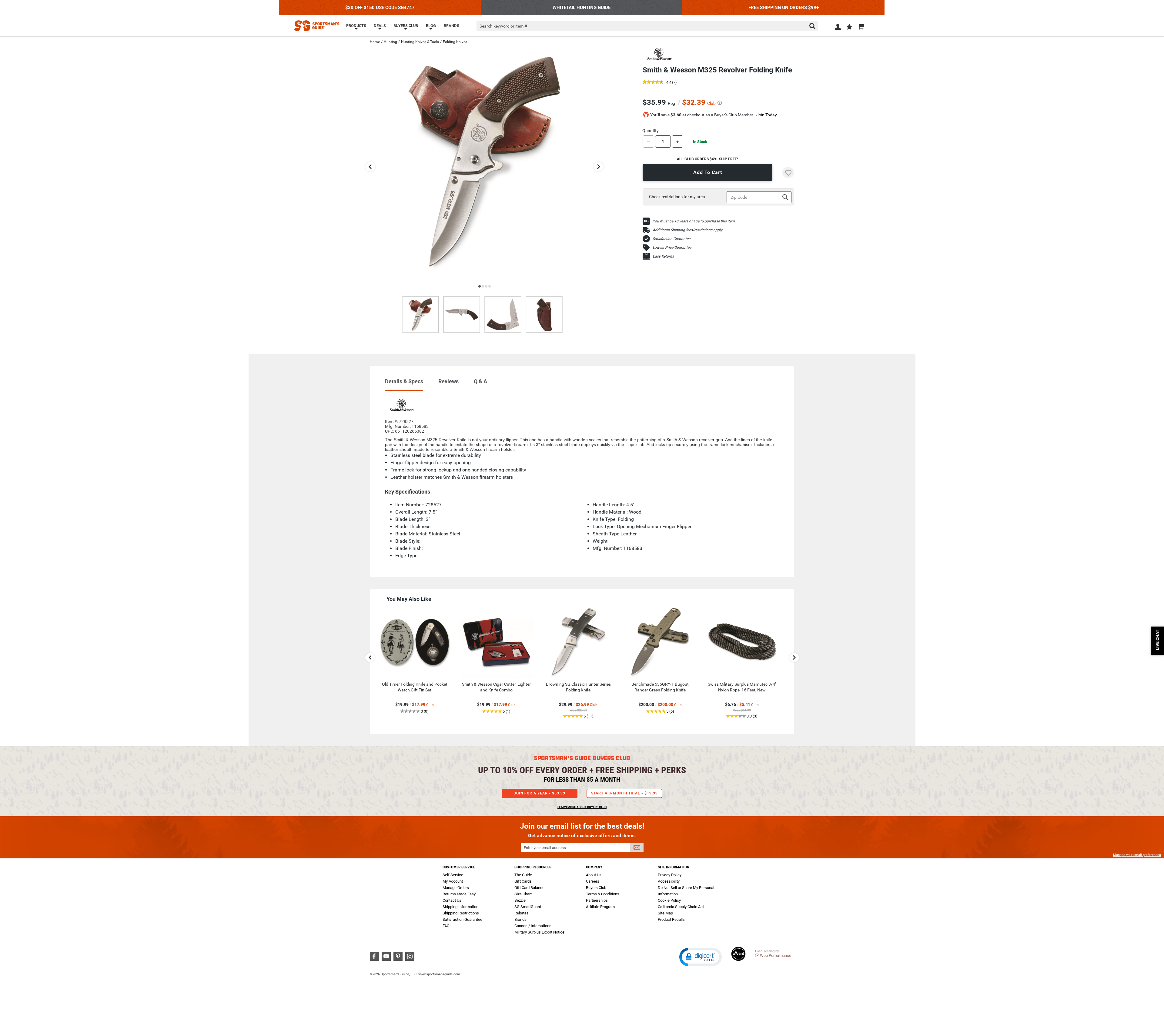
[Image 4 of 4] (544, 314)
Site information (673, 867)
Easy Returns (663, 256)
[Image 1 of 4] (420, 314)
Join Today (766, 114)
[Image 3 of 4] (502, 314)
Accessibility (669, 881)
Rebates (521, 913)
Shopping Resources (532, 867)
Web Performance (775, 955)
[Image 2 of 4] (461, 314)
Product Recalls (671, 919)
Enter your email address (545, 847)
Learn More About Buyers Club (582, 807)
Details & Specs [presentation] (404, 381)
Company (594, 867)
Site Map (665, 913)
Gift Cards (523, 881)
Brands (520, 919)
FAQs (447, 926)
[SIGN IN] (838, 28)
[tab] (404, 384)
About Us (593, 875)
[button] (849, 27)
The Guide (523, 875)
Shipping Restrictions (461, 913)
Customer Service (459, 867)
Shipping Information (460, 906)
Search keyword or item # (503, 26)
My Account (453, 881)
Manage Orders (456, 887)
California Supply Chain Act (681, 906)
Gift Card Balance (529, 887)
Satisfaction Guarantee (671, 239)
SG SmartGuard (527, 906)
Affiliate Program (600, 906)
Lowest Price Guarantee (672, 247)
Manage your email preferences (1137, 855)
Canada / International (533, 926)
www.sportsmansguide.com (439, 974)
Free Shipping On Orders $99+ (783, 7)
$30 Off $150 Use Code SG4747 (380, 7)
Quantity (650, 130)
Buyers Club (596, 887)
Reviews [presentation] (448, 381)
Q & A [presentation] (480, 381)
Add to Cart (707, 172)
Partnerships (597, 900)
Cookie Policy (669, 900)
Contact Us (452, 900)
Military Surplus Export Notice (539, 932)
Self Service (453, 875)
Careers (592, 881)
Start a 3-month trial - (624, 793)
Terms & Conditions (602, 894)
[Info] (719, 103)
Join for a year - (539, 793)
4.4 (668, 82)
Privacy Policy (669, 875)
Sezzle (520, 900)
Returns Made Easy (459, 894)
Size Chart (523, 894)
